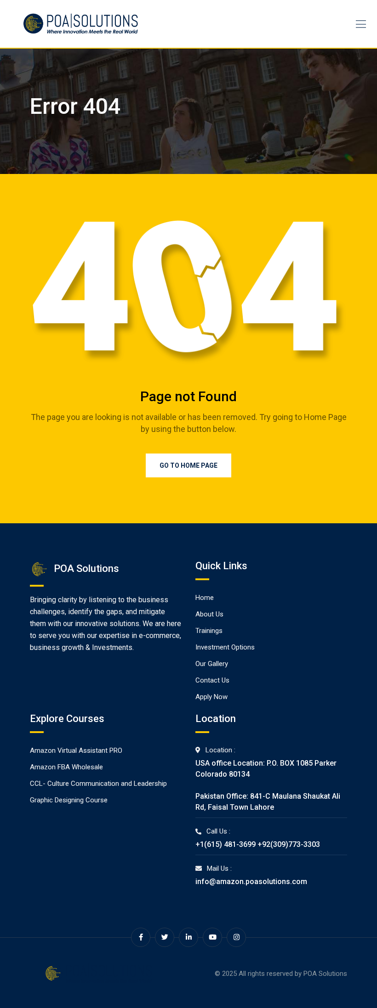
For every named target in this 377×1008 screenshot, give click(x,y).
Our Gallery (211, 664)
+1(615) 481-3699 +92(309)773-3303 (257, 844)
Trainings (209, 631)
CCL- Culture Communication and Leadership (98, 783)
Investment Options (225, 647)
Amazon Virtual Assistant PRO (76, 750)
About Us (209, 614)
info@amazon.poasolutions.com (251, 881)
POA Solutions (325, 973)
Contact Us (212, 680)
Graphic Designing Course (69, 800)
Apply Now (211, 697)
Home (204, 598)
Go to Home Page (188, 465)
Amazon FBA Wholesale (66, 767)
